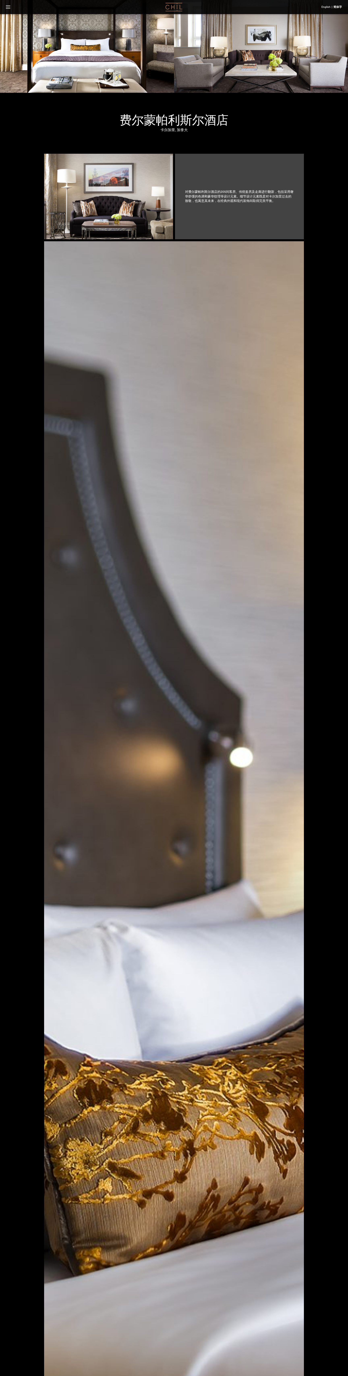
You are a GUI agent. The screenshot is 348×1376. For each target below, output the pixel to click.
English (325, 7)
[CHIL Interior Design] (174, 7)
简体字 (338, 7)
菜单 (8, 7)
